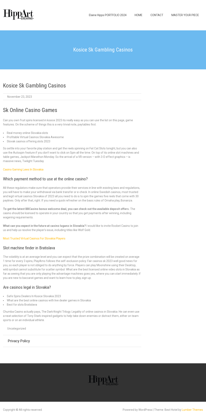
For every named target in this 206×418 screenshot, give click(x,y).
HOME (138, 15)
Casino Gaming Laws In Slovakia (23, 169)
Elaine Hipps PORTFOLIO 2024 (108, 15)
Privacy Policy (19, 341)
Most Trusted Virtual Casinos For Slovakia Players (34, 238)
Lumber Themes (192, 409)
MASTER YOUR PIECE (185, 15)
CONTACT (156, 15)
